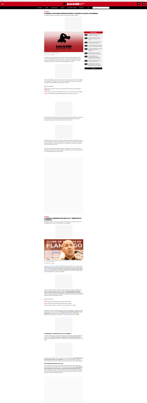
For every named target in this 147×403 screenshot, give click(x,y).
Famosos (81, 7)
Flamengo (65, 307)
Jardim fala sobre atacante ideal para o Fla (121, 0)
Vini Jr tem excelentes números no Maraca (63, 0)
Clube (46, 7)
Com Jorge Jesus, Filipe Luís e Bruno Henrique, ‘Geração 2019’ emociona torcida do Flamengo (94, 64)
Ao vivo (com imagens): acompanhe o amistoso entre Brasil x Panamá (95, 46)
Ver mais (93, 68)
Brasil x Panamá (110, 0)
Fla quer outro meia (30, 0)
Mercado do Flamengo (51, 0)
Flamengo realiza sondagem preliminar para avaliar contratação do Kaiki (62, 93)
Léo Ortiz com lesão (132, 0)
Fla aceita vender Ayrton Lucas (90, 0)
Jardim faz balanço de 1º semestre (10, 0)
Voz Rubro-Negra (71, 7)
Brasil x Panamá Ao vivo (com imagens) (40, 0)
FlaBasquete (54, 7)
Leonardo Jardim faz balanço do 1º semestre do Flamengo (95, 35)
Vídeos (62, 7)
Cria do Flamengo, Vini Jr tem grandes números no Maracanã (94, 53)
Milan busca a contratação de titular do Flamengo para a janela (94, 38)
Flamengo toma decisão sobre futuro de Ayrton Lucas (94, 61)
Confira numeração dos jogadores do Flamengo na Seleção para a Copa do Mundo (94, 57)
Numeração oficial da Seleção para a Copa (78, 0)
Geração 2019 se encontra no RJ (102, 0)
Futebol (40, 7)
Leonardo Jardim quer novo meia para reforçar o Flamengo (95, 42)
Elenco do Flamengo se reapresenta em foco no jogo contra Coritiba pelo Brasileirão (65, 91)
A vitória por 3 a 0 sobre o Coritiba (51, 259)
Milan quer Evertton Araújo (22, 0)
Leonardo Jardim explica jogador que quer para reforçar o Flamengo (95, 49)
